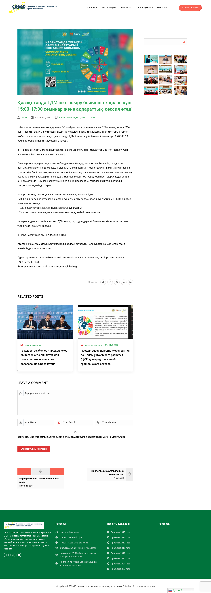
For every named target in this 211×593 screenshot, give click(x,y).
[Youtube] (19, 555)
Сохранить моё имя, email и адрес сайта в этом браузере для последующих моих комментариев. (71, 437)
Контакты (162, 7)
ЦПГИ (82, 117)
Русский (177, 590)
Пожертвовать (190, 8)
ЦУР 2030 (90, 117)
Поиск (183, 41)
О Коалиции (109, 7)
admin (24, 117)
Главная (92, 7)
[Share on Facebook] (110, 282)
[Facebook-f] (6, 555)
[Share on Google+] (130, 282)
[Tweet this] (103, 282)
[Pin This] (117, 282)
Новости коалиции (68, 117)
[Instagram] (12, 555)
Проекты (126, 7)
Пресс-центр (144, 7)
